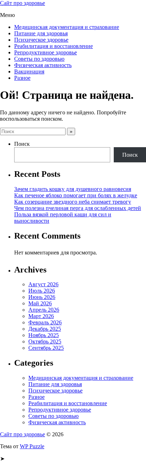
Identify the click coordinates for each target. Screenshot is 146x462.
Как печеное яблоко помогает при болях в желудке (75, 195)
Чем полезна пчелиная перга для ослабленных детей (77, 208)
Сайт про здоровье (22, 3)
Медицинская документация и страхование (66, 27)
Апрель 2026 (43, 310)
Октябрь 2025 (44, 341)
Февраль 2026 (45, 322)
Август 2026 (43, 284)
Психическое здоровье (41, 40)
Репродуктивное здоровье (45, 52)
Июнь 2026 (41, 297)
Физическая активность (43, 65)
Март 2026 (41, 316)
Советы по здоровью (39, 59)
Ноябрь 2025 (43, 335)
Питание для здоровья (41, 33)
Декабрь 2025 (44, 329)
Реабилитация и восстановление (53, 46)
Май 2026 (40, 303)
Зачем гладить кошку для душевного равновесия (72, 189)
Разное (22, 78)
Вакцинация (29, 71)
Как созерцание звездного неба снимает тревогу (72, 202)
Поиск (22, 144)
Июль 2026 (41, 291)
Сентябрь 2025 (46, 348)
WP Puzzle (32, 446)
